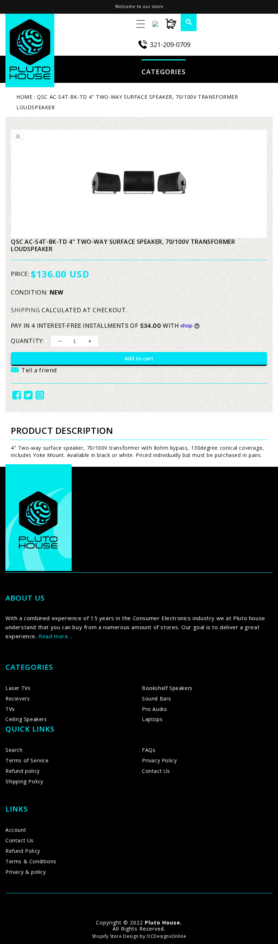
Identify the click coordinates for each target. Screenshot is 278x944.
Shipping (25, 310)
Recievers (17, 698)
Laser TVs (17, 688)
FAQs (148, 749)
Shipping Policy (24, 781)
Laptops (152, 719)
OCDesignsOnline (166, 936)
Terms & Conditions (30, 861)
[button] (184, 22)
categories (164, 71)
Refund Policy (22, 850)
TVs (10, 709)
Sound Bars (156, 698)
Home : (25, 96)
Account (15, 829)
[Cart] (167, 24)
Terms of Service (27, 760)
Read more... (55, 636)
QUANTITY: (27, 341)
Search (14, 749)
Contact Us (156, 770)
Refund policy (22, 770)
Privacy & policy (25, 871)
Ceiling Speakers (26, 719)
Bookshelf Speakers (167, 688)
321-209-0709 (170, 44)
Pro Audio (154, 709)
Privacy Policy (159, 760)
